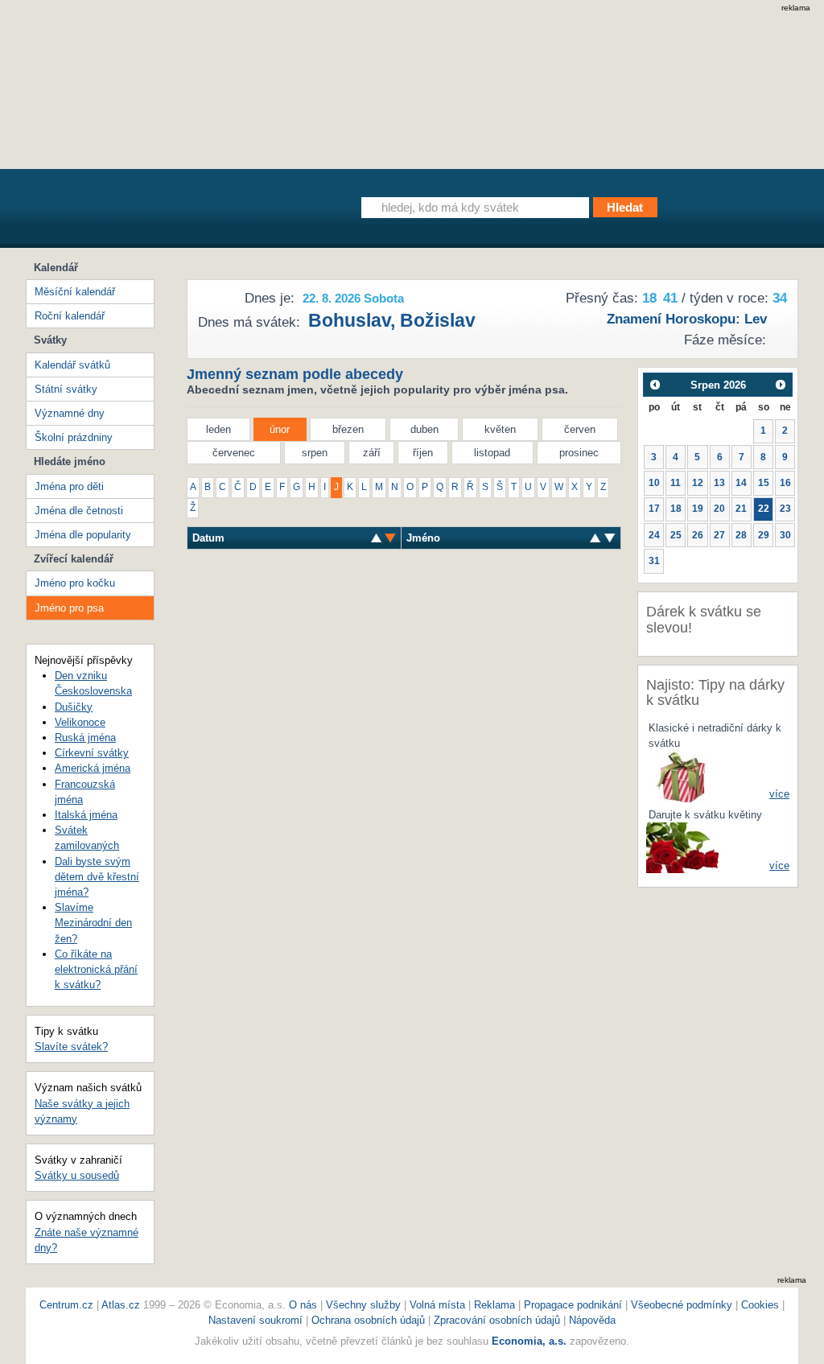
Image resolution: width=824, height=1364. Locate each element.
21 (741, 508)
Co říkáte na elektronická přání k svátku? (96, 969)
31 (654, 561)
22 (763, 508)
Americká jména (92, 768)
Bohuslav (349, 320)
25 (676, 535)
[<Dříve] (654, 384)
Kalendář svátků (72, 365)
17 (654, 508)
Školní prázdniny (74, 437)
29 (763, 535)
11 (675, 483)
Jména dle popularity (83, 535)
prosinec (579, 453)
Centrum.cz (66, 1305)
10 (654, 483)
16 (785, 483)
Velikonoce (80, 722)
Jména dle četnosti (79, 511)
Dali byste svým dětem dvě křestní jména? (97, 876)
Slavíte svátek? (71, 1047)
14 (741, 483)
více (779, 794)
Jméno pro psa (69, 608)
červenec (233, 453)
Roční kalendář (70, 316)
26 (697, 535)
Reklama (496, 1305)
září (372, 453)
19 (697, 508)
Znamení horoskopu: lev (687, 319)
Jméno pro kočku (75, 583)
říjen (423, 453)
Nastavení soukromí (255, 1320)
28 (741, 535)
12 (697, 483)
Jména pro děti (69, 486)
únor (280, 429)
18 (676, 508)
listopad (492, 453)
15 (763, 483)
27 (719, 535)
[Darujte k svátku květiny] (682, 847)
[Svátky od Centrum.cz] (174, 211)
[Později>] (781, 384)
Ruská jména (85, 737)
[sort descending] (376, 538)
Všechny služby (365, 1305)
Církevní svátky (92, 753)
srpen (315, 453)
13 (719, 483)
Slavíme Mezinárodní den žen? (93, 922)
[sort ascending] (390, 538)
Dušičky (74, 707)
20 (719, 508)
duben (424, 429)
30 (785, 535)
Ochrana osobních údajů (368, 1320)
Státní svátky (66, 389)
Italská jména (86, 815)
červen (579, 429)
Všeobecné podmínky (681, 1305)
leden (218, 429)
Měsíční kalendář (75, 292)
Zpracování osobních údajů (497, 1320)
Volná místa (437, 1305)
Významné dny (70, 413)
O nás (303, 1305)
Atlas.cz (120, 1305)
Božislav (438, 320)
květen (500, 429)
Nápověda (592, 1320)
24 (654, 535)
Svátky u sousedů (77, 1175)
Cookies (760, 1305)
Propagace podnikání (573, 1305)
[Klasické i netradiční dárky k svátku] (682, 776)
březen (348, 429)
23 (785, 508)
